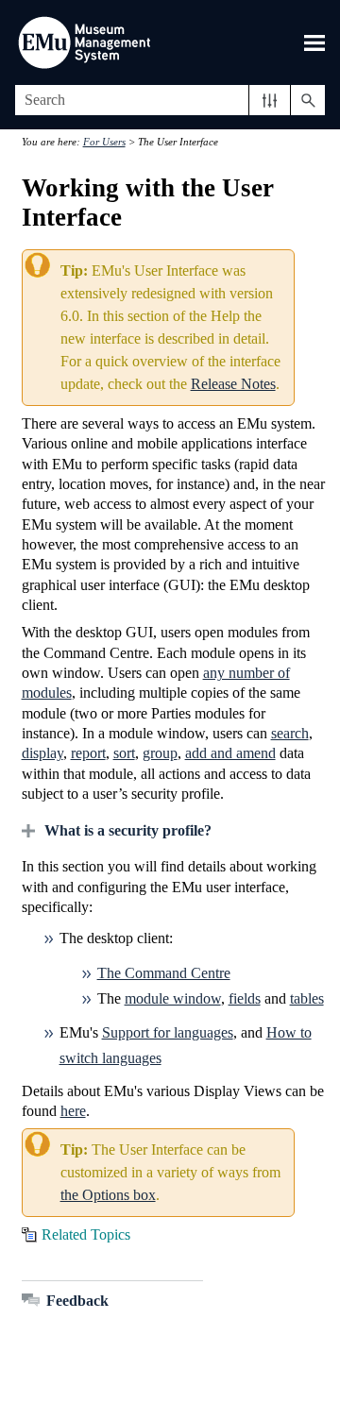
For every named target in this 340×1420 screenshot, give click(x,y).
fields (245, 998)
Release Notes (233, 384)
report (88, 753)
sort (124, 753)
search (290, 733)
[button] (269, 100)
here (73, 1111)
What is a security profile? (128, 830)
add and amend (230, 753)
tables (307, 998)
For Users (104, 141)
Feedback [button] (77, 1301)
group (160, 753)
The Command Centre (163, 973)
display (42, 753)
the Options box (108, 1195)
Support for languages (167, 1032)
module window (173, 998)
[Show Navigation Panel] (314, 42)
